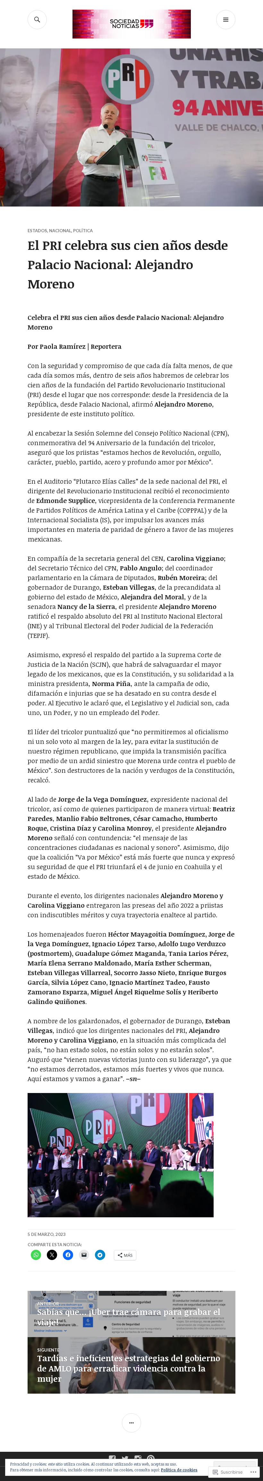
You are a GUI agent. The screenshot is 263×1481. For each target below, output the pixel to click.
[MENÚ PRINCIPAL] (225, 19)
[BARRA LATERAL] (131, 1423)
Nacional (60, 230)
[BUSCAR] (37, 19)
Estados (37, 230)
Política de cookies (179, 1469)
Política (83, 230)
